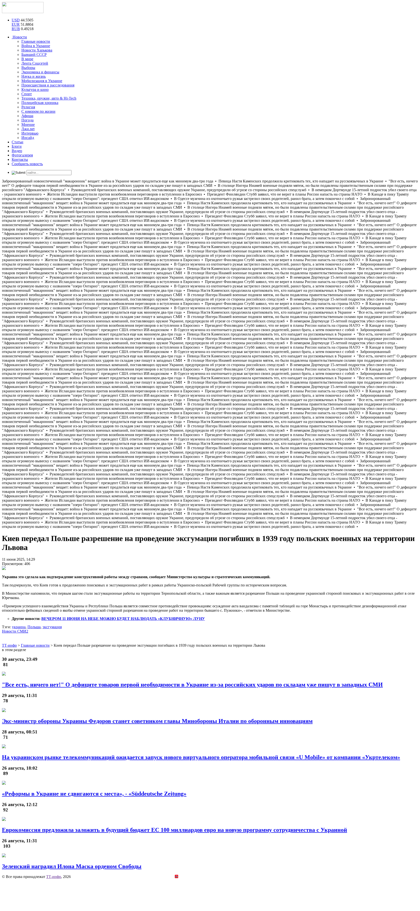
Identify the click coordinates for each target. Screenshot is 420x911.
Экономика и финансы (40, 72)
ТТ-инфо (53, 877)
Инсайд (27, 138)
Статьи (17, 142)
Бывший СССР (34, 54)
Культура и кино (35, 89)
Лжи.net (28, 129)
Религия (28, 107)
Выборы (28, 68)
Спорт (26, 94)
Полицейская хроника (39, 103)
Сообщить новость (27, 164)
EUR (16, 24)
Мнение (28, 124)
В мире (27, 59)
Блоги (17, 146)
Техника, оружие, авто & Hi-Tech (48, 98)
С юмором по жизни (38, 111)
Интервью (29, 133)
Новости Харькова (36, 50)
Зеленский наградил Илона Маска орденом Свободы (71, 866)
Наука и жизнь (33, 76)
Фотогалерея (22, 155)
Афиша (27, 116)
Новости (19, 37)
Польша (34, 627)
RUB (16, 29)
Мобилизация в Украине (41, 81)
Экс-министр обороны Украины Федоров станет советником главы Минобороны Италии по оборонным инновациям (157, 721)
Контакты (20, 159)
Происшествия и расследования (47, 85)
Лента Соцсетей (34, 63)
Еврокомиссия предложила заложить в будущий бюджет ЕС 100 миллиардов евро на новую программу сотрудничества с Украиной (174, 830)
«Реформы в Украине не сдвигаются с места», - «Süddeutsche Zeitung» (94, 794)
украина (19, 627)
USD (16, 20)
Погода (27, 120)
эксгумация (52, 627)
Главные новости (35, 41)
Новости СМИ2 (15, 631)
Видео (17, 151)
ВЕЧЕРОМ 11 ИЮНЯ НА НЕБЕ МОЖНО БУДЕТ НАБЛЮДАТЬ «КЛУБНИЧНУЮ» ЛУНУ (123, 619)
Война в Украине (35, 46)
